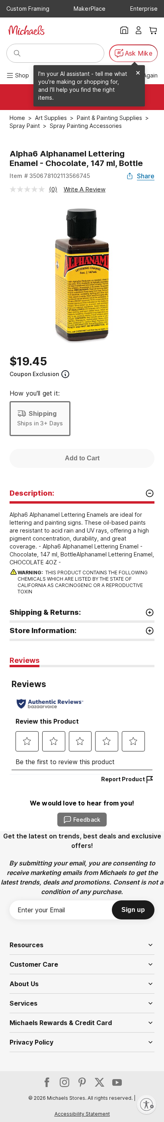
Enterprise (144, 8)
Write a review (84, 189)
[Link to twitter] (99, 1082)
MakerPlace (89, 8)
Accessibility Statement (82, 1114)
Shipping (43, 413)
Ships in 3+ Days (40, 423)
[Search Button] (17, 53)
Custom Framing (27, 8)
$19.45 (28, 361)
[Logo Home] (26, 30)
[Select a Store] (124, 30)
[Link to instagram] (64, 1082)
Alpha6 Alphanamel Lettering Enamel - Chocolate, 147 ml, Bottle (76, 158)
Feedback (86, 819)
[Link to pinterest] (82, 1082)
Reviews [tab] (24, 660)
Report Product (123, 779)
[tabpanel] (82, 720)
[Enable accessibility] (146, 1104)
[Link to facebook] (47, 1082)
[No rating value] (29, 189)
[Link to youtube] (117, 1082)
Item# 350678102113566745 (50, 175)
